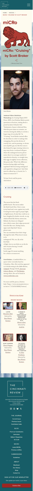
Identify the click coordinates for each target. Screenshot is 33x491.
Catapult (6, 269)
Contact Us (16, 473)
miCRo (16, 444)
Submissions (16, 454)
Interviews (16, 434)
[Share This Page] (16, 60)
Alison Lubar (21, 322)
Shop (16, 470)
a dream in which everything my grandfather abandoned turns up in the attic (21, 316)
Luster (8, 312)
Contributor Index (16, 424)
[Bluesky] (17, 409)
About (16, 461)
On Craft (16, 440)
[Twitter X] (21, 409)
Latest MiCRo (16, 447)
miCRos (11, 13)
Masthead (16, 465)
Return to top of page (16, 295)
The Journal (16, 415)
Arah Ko (21, 327)
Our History (16, 468)
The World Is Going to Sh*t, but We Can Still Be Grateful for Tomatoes (21, 347)
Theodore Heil (7, 314)
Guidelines (16, 457)
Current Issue (16, 419)
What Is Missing (8, 343)
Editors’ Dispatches (16, 437)
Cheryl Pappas (7, 345)
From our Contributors (16, 432)
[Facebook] (14, 409)
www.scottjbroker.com (11, 276)
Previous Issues (16, 421)
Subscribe (17, 485)
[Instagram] (11, 409)
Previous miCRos (16, 450)
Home (5, 13)
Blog (16, 428)
